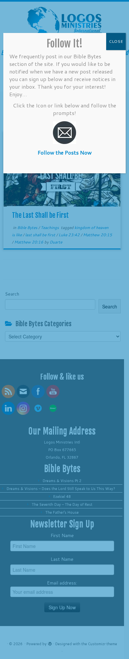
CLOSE (116, 41)
